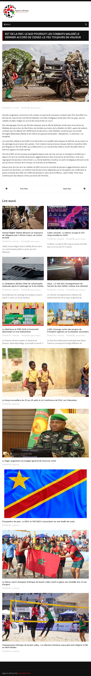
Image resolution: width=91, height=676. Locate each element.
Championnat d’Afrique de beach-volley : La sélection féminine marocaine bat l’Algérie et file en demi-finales (45, 646)
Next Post (67, 189)
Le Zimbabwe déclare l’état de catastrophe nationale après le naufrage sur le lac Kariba (22, 284)
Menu (8, 24)
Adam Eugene (35, 241)
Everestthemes (24, 673)
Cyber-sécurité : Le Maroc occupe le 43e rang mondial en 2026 (66, 233)
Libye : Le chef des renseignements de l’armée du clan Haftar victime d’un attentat (67, 284)
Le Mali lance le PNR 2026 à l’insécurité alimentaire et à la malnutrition (20, 330)
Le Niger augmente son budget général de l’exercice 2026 (29, 461)
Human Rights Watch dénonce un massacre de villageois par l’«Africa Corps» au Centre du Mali (22, 235)
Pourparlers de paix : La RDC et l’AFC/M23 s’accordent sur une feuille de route (38, 521)
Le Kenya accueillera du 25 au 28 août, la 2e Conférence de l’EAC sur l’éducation (39, 400)
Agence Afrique (35, 108)
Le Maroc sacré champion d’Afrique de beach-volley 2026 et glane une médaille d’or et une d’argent (44, 583)
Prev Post (24, 189)
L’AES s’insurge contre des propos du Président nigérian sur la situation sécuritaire (68, 330)
